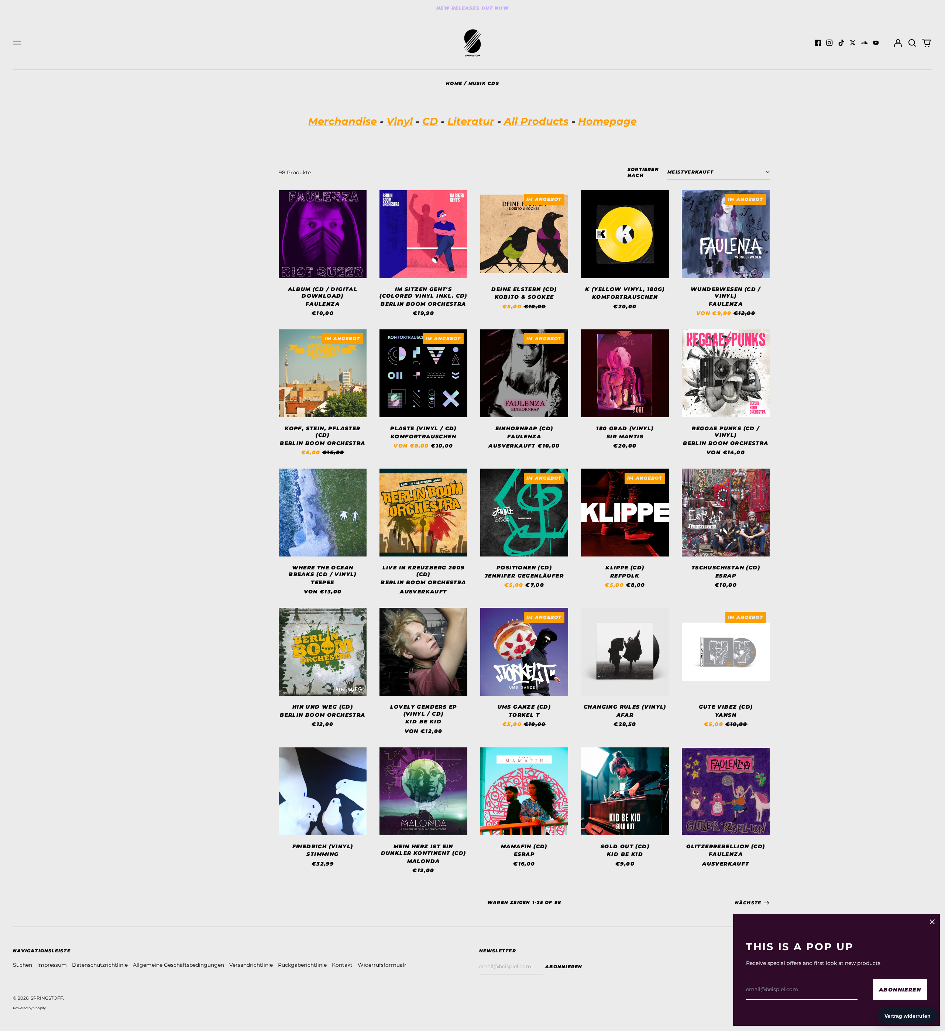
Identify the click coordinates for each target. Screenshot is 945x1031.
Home (454, 83)
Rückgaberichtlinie (302, 965)
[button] (912, 43)
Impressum (52, 965)
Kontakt (342, 965)
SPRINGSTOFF (47, 998)
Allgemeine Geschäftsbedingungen (178, 965)
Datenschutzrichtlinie (100, 965)
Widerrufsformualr (382, 965)
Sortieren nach (643, 172)
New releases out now (472, 8)
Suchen (22, 965)
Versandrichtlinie (251, 965)
